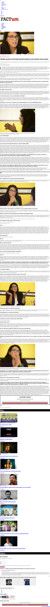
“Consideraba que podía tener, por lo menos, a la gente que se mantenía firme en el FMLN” (14, 533)
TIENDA (3, 5)
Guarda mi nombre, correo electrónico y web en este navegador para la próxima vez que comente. (16, 565)
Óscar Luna (2, 426)
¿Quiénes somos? (4, 7)
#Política (7, 469)
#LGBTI (9, 407)
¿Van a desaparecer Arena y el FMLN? (5, 424)
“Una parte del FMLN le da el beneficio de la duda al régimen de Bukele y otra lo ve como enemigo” (15, 487)
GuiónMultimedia (48, 606)
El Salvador (3, 1)
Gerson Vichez (2, 472)
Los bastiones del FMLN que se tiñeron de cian (7, 517)
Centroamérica (4, 26)
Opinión (3, 2)
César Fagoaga (2, 457)
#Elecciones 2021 (2, 407)
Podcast (3, 3)
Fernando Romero (3, 56)
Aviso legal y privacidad (5, 9)
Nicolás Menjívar (3, 519)
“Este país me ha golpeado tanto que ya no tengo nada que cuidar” (10, 471)
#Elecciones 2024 (5, 437)
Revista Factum (3, 440)
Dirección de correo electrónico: (25, 400)
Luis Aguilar (2, 503)
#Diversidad (2, 469)
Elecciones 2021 (4, 55)
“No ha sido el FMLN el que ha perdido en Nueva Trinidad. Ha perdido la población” (12, 548)
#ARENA (1, 437)
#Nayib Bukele (13, 437)
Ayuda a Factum (4, 4)
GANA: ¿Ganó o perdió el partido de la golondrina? (8, 501)
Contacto (3, 8)
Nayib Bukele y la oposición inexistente (6, 439)
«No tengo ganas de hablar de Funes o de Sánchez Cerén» (9, 456)
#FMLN (6, 407)
